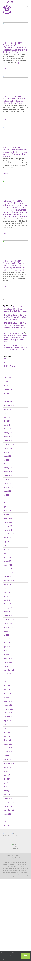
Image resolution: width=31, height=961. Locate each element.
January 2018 (8, 748)
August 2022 (8, 538)
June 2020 (7, 639)
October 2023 (8, 483)
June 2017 (7, 775)
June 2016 (7, 822)
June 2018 (7, 728)
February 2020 (8, 654)
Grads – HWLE (8, 378)
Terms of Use (16, 877)
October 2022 (8, 530)
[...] (18, 63)
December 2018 (8, 705)
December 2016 (8, 798)
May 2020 (7, 643)
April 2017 (7, 783)
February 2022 (8, 561)
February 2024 (8, 468)
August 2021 (8, 584)
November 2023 (9, 479)
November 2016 (9, 802)
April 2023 (7, 507)
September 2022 (9, 534)
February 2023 (8, 514)
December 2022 (8, 522)
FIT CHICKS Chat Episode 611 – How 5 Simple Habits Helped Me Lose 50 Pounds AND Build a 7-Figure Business (16, 309)
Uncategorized (8, 389)
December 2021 (8, 569)
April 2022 (7, 553)
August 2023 (8, 491)
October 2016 (8, 806)
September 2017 (9, 763)
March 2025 (7, 429)
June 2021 (7, 592)
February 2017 (8, 791)
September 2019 (9, 670)
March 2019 (7, 693)
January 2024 (8, 472)
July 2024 (7, 460)
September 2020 (9, 627)
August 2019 (8, 674)
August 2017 (8, 767)
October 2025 (8, 402)
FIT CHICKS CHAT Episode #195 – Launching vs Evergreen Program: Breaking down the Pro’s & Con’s (15, 47)
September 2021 (9, 580)
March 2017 (7, 787)
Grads (5, 370)
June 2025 (7, 417)
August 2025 (8, 409)
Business (6, 362)
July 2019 (7, 678)
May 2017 (7, 779)
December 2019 (8, 662)
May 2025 (7, 421)
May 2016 (7, 826)
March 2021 (7, 604)
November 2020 (9, 619)
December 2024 (8, 440)
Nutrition (6, 382)
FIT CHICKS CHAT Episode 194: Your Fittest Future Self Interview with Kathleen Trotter (15, 99)
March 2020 (7, 650)
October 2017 (8, 759)
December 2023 (8, 475)
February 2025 (8, 433)
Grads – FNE (7, 374)
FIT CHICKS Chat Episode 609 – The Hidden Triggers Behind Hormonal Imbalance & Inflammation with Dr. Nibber (15, 326)
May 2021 (7, 596)
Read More (5, 69)
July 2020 (7, 635)
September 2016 (9, 810)
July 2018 (7, 724)
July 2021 (7, 588)
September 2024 (9, 452)
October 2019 (8, 666)
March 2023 (7, 510)
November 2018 (9, 709)
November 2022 (9, 526)
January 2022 (8, 565)
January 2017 (8, 794)
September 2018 (9, 717)
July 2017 (7, 771)
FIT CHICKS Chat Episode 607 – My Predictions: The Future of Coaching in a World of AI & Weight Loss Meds (15, 348)
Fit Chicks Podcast (9, 366)
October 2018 (8, 713)
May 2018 (7, 732)
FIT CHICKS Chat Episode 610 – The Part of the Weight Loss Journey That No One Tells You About (15, 317)
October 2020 (8, 623)
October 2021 (8, 577)
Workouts (6, 393)
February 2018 (8, 744)
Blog (5, 358)
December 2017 (8, 752)
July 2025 (7, 413)
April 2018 (7, 736)
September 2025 (9, 405)
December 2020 (8, 615)
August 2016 (8, 814)
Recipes (6, 385)
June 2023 (7, 499)
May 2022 (7, 549)
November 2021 (9, 573)
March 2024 (7, 464)
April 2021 (7, 600)
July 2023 (7, 495)
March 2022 (7, 557)
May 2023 (7, 503)
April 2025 (7, 425)
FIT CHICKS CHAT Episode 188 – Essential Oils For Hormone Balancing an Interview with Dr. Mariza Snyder (14, 265)
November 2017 (9, 755)
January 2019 (8, 701)
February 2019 (8, 697)
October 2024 (8, 448)
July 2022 (7, 542)
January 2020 (8, 658)
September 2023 (9, 487)
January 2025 (8, 437)
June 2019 (7, 682)
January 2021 (8, 612)
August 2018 (8, 720)
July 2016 (7, 818)
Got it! (25, 956)
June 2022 (7, 545)
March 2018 (7, 740)
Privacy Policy (11, 959)
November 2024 (9, 444)
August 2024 (8, 456)
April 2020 (7, 647)
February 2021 (8, 608)
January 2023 (8, 518)
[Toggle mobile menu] (27, 6)
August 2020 (8, 631)
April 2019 (7, 689)
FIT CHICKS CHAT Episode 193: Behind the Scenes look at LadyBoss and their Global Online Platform (15, 152)
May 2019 (7, 685)
